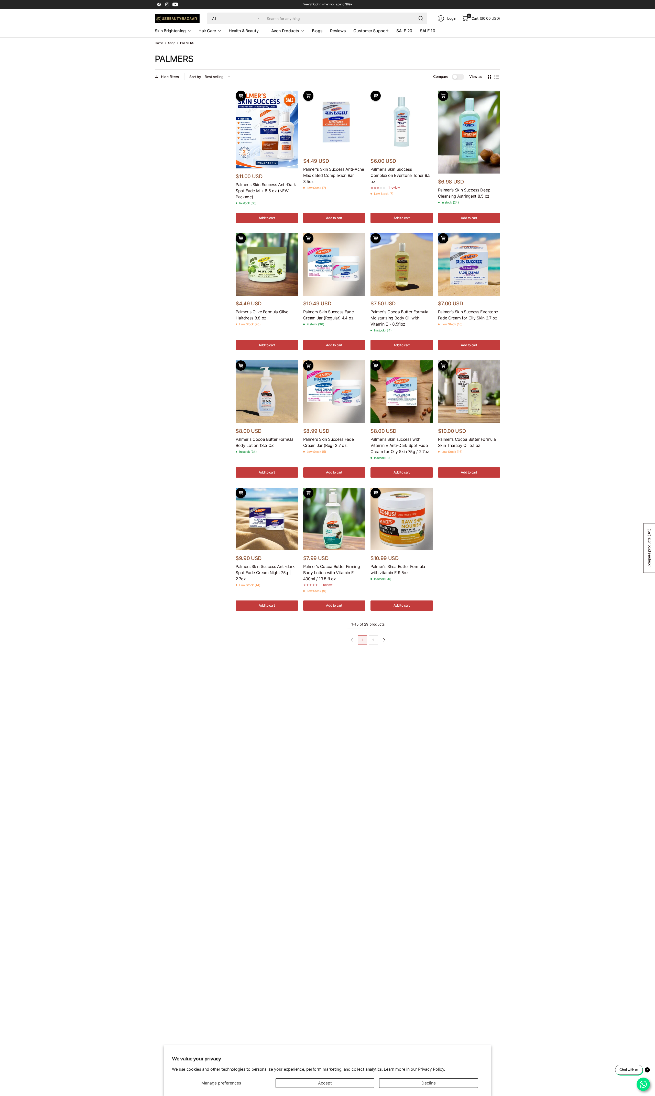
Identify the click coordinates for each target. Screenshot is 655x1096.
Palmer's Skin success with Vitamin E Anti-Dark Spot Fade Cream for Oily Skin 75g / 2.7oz (399, 445)
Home (159, 43)
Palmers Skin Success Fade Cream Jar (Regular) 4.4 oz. (328, 314)
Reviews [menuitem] (338, 30)
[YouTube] (175, 4)
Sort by (195, 76)
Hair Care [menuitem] (207, 30)
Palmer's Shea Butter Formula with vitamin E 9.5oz (397, 569)
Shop (171, 43)
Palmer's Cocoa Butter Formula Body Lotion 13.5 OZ (264, 442)
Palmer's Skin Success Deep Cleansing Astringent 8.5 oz (464, 193)
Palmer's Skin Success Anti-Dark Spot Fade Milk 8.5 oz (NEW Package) (266, 190)
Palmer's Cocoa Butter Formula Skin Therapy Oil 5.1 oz (467, 442)
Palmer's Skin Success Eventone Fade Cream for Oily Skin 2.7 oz (468, 314)
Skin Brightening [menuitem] (170, 30)
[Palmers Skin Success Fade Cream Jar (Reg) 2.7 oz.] (334, 391)
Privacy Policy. (431, 1069)
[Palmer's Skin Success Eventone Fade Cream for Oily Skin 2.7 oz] (469, 264)
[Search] (420, 18)
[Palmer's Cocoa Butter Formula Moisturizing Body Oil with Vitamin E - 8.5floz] (401, 264)
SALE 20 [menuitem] (404, 30)
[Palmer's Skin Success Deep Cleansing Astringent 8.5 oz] (469, 132)
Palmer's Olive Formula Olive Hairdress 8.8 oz (262, 314)
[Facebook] (159, 4)
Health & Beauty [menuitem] (243, 30)
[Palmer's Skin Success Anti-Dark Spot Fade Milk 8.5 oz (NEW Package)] (267, 129)
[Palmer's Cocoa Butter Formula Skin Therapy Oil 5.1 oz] (469, 391)
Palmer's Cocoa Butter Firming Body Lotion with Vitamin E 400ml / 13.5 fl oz (331, 572)
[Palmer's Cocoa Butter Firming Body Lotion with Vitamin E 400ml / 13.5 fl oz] (334, 519)
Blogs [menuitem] (317, 30)
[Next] (384, 639)
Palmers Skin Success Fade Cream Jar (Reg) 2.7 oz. (328, 442)
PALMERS (187, 43)
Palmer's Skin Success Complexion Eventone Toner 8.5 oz (400, 175)
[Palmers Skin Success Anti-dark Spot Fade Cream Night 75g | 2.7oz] (267, 519)
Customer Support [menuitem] (371, 30)
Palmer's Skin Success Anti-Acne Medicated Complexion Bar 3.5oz (333, 175)
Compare (440, 76)
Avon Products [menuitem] (285, 30)
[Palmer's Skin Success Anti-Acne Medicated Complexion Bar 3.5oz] (334, 122)
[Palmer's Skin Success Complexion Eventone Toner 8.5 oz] (401, 122)
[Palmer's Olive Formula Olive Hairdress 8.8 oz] (267, 264)
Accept (325, 1083)
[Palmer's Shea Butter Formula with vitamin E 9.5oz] (401, 519)
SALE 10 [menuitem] (427, 30)
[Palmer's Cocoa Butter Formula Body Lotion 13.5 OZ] (267, 391)
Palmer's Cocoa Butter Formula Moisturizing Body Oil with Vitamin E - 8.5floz (399, 318)
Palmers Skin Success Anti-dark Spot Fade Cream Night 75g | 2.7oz (265, 572)
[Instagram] (167, 4)
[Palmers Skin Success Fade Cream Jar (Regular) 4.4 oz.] (334, 264)
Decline (428, 1083)
